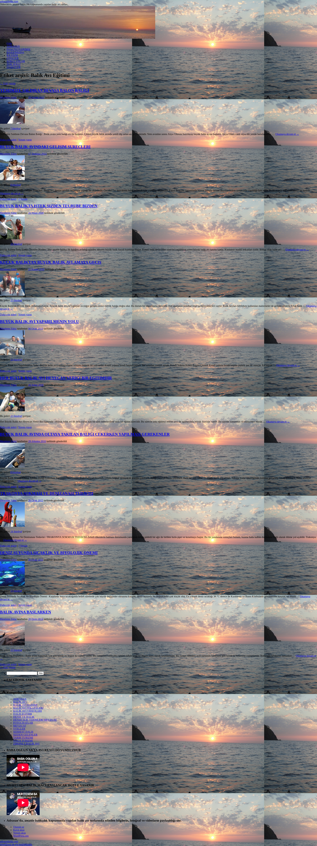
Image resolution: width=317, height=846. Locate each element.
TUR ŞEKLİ (13, 64)
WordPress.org (21, 835)
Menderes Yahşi (8, 97)
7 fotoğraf (15, 128)
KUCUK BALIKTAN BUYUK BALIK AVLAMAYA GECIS (50, 262)
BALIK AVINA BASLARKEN (25, 612)
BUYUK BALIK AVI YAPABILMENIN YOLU (39, 321)
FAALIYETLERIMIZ (18, 49)
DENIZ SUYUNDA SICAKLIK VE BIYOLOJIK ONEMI (49, 553)
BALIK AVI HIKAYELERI (28, 708)
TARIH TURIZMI (23, 737)
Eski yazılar (8, 83)
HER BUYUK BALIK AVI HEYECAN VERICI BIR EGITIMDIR (56, 378)
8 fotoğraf (15, 184)
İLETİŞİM (12, 55)
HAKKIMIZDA (15, 52)
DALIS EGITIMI (22, 713)
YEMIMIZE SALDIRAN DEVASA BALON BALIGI (44, 90)
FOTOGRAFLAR (23, 722)
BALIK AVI (19, 702)
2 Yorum (22, 199)
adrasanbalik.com (9, 1)
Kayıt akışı (18, 829)
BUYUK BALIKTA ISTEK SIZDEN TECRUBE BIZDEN (48, 206)
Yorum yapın (25, 139)
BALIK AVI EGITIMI (25, 705)
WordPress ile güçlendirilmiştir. (16, 844)
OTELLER (13, 58)
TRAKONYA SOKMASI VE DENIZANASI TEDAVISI (46, 493)
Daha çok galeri (8, 139)
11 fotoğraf (16, 300)
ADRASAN (13, 46)
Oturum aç (18, 827)
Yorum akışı (19, 832)
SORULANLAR (16, 61)
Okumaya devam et (287, 134)
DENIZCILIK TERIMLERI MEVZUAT (35, 719)
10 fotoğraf (16, 244)
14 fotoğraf (16, 531)
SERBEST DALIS (23, 731)
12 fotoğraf (16, 359)
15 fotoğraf (16, 650)
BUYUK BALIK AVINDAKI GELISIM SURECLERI (45, 147)
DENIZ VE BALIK (24, 716)
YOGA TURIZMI (23, 740)
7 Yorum (22, 545)
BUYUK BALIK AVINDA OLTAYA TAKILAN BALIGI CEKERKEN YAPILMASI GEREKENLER (85, 434)
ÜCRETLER (14, 67)
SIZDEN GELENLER (25, 734)
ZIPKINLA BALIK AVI (26, 743)
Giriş (9, 43)
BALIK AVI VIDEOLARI (27, 711)
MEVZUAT (19, 725)
